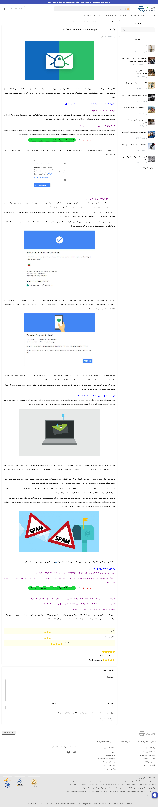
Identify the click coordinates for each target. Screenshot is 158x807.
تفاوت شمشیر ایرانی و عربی (138, 46)
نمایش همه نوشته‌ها (148, 168)
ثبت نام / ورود (15, 9)
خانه (116, 22)
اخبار (111, 22)
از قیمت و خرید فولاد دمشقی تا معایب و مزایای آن (134, 158)
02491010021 (123, 742)
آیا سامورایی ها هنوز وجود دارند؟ (136, 83)
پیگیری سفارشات (110, 769)
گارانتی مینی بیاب (149, 765)
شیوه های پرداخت (149, 752)
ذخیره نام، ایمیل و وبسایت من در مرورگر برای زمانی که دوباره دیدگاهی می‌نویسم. (84, 713)
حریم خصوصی (111, 752)
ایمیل (57, 562)
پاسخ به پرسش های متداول (106, 759)
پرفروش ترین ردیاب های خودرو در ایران (134, 95)
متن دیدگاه (109, 677)
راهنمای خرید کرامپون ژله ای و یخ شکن (134, 145)
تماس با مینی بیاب (109, 765)
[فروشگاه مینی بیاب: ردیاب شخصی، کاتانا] (147, 9)
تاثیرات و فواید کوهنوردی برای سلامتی (134, 108)
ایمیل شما (55, 704)
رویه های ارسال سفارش (147, 755)
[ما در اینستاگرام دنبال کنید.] (74, 752)
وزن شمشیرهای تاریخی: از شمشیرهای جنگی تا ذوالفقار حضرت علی (134, 59)
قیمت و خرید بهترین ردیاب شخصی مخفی (135, 121)
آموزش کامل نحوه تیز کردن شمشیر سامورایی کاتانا (135, 72)
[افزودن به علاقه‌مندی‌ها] (102, 37)
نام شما (110, 704)
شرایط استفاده (111, 755)
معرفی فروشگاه (150, 762)
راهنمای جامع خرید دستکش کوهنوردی (134, 132)
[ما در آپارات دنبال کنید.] (68, 752)
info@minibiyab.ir (103, 742)
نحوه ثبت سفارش (149, 759)
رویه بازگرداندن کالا (109, 762)
